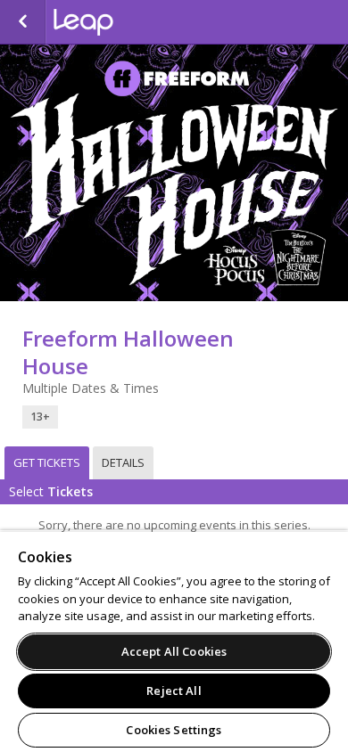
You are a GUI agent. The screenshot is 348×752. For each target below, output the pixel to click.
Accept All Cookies (174, 651)
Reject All (173, 691)
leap (143, 22)
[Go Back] (23, 22)
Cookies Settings (173, 730)
